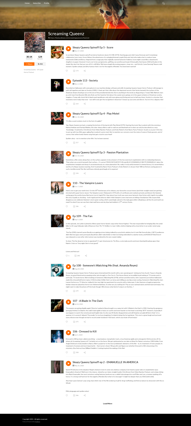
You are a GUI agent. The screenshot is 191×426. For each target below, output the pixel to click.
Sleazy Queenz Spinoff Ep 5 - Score (93, 47)
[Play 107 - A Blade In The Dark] (68, 302)
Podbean (37, 421)
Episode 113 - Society (85, 80)
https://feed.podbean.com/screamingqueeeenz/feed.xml (69, 38)
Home (27, 3)
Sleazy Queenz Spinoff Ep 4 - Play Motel (96, 113)
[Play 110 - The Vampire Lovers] (68, 184)
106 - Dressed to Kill (84, 331)
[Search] (163, 3)
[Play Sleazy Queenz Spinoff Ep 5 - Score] (68, 48)
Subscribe (37, 3)
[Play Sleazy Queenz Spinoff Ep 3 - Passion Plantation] (68, 153)
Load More (107, 403)
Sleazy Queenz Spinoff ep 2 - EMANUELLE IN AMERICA (105, 362)
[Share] (85, 71)
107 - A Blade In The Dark (88, 300)
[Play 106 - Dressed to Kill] (68, 332)
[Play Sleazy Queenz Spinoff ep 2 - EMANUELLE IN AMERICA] (68, 363)
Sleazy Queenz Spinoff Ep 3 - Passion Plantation (100, 152)
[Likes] (67, 71)
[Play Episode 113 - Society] (68, 81)
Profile (46, 3)
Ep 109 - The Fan (82, 216)
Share (30, 64)
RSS (41, 64)
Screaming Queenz (66, 33)
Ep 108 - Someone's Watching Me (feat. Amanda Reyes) (105, 265)
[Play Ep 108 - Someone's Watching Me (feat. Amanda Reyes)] (68, 266)
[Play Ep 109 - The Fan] (68, 217)
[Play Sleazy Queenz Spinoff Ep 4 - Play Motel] (68, 114)
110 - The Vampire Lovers (88, 183)
